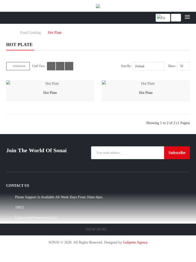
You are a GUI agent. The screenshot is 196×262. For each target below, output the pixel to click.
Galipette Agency (135, 242)
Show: (172, 66)
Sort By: (126, 66)
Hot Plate (55, 33)
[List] (60, 66)
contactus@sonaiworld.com (36, 218)
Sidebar (19, 66)
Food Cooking (30, 33)
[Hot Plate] (50, 83)
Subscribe (177, 152)
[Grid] (51, 66)
